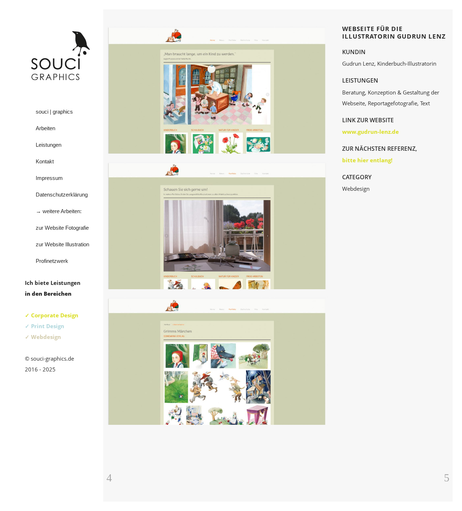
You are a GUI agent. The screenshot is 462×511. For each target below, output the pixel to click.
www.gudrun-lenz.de (370, 131)
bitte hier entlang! (367, 160)
